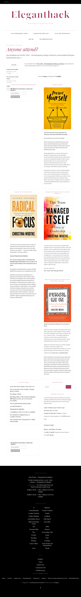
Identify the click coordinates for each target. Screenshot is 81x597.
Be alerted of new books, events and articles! (21, 89)
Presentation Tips (47, 532)
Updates (44, 578)
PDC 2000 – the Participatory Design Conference (50, 64)
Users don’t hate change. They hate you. (22, 386)
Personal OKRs (33, 529)
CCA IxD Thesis (48, 435)
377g (56, 410)
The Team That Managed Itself (53, 270)
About (3, 578)
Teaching (47, 541)
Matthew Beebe (31, 490)
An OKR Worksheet (16, 406)
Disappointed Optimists (17, 409)
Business (47, 507)
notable (8, 86)
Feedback (47, 516)
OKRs (47, 526)
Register (40, 559)
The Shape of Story (16, 394)
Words (47, 548)
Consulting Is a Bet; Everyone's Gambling (22, 412)
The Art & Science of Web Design (12, 77)
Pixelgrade (56, 582)
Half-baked (47, 519)
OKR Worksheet (27, 578)
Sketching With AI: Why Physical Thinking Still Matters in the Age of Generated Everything (22, 398)
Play (33, 532)
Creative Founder (49, 432)
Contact (9, 578)
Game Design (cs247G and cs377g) (54, 407)
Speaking (34, 538)
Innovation (47, 522)
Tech (33, 548)
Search (7, 1)
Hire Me (31, 39)
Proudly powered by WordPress (37, 582)
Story (47, 538)
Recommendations (46, 39)
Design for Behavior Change (52, 413)
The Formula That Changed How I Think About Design (22, 420)
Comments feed (40, 567)
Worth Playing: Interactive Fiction (57, 578)
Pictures (47, 529)
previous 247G (48, 410)
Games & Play (17, 578)
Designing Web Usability (12, 69)
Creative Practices (33, 513)
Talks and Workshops (62, 33)
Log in (40, 562)
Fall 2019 (65, 416)
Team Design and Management (47, 544)
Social (47, 535)
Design (20, 45)
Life (34, 526)
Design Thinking (34, 516)
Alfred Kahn (32, 477)
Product (33, 535)
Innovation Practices (41, 33)
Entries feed (40, 565)
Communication (34, 510)
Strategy (33, 541)
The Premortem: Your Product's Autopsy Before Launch (22, 390)
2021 (45, 419)
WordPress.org (40, 570)
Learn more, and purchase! (59, 353)
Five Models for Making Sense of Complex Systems (20, 416)
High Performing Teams (19, 33)
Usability (58, 76)
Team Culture (34, 543)
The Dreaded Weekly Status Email (20, 403)
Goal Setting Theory (34, 519)
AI (33, 507)
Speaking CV (36, 578)
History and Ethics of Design (52, 429)
